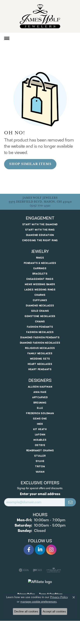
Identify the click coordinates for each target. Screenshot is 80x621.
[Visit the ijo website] (37, 570)
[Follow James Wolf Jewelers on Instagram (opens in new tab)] (51, 550)
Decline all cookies (26, 611)
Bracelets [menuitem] (39, 274)
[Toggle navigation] (7, 38)
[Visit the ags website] (53, 570)
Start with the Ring (40, 230)
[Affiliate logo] (40, 582)
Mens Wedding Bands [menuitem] (40, 284)
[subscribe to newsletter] (70, 502)
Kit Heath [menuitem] (40, 429)
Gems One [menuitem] (40, 418)
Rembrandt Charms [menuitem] (40, 450)
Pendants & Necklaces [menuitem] (40, 263)
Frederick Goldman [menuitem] (40, 413)
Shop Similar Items (30, 164)
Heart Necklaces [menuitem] (40, 364)
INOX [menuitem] (40, 424)
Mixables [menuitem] (39, 440)
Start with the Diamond (40, 224)
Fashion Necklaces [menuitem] (40, 332)
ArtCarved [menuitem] (40, 397)
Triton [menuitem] (40, 466)
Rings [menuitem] (40, 258)
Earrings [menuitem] (39, 268)
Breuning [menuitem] (39, 403)
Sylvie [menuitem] (40, 461)
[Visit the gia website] (24, 570)
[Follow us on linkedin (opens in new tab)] (40, 550)
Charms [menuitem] (40, 295)
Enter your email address (40, 494)
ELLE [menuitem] (40, 408)
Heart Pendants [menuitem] (40, 369)
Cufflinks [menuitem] (40, 300)
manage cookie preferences (38, 601)
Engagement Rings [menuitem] (40, 279)
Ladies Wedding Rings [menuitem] (40, 289)
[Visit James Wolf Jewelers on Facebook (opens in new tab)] (29, 550)
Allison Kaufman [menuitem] (40, 387)
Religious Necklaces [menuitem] (40, 348)
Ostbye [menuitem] (40, 445)
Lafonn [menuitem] (40, 434)
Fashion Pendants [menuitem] (40, 327)
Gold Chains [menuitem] (40, 311)
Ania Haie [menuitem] (39, 392)
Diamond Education (40, 235)
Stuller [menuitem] (40, 456)
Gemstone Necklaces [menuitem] (40, 316)
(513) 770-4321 (40, 205)
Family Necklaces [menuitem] (40, 353)
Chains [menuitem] (40, 321)
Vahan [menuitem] (40, 472)
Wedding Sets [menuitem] (40, 359)
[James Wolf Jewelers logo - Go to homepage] (40, 16)
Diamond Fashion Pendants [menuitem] (39, 337)
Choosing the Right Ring (40, 240)
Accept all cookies (54, 611)
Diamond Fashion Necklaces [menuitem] (40, 343)
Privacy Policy (59, 597)
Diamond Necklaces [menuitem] (40, 305)
